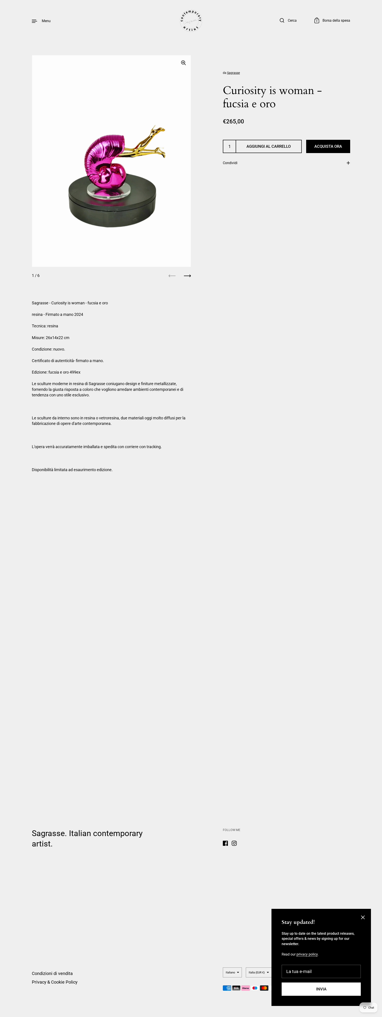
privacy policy (307, 954)
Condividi (230, 163)
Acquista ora (328, 146)
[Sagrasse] (191, 21)
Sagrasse (233, 73)
